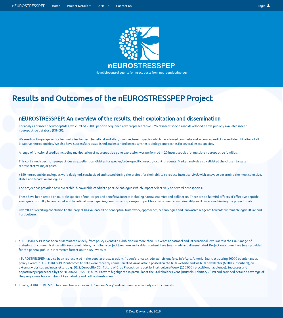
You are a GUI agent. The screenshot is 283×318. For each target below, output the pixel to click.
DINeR (102, 6)
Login (262, 6)
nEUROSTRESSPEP (28, 5)
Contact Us (124, 6)
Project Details (78, 6)
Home (56, 6)
